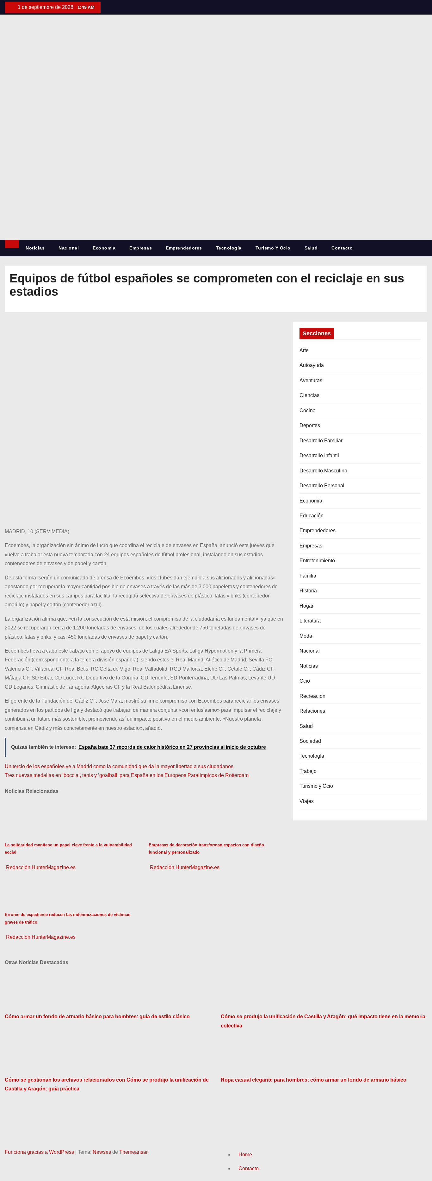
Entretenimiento (317, 560)
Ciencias (309, 395)
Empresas (140, 247)
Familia (307, 575)
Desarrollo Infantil (319, 455)
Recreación (312, 696)
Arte (304, 350)
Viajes (306, 801)
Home (245, 1154)
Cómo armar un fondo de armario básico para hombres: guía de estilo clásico (97, 1016)
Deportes (309, 425)
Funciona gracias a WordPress (40, 1152)
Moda (305, 636)
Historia (308, 590)
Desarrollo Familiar (321, 440)
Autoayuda (311, 365)
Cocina (307, 410)
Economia (104, 247)
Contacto (342, 247)
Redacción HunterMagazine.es (40, 867)
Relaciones (312, 711)
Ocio (304, 681)
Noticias (35, 247)
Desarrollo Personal (321, 485)
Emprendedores (184, 247)
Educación (311, 515)
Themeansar (133, 1152)
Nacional (69, 247)
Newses (102, 1152)
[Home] (12, 244)
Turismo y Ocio (273, 247)
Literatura (310, 620)
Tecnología (229, 247)
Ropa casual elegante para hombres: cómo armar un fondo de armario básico (313, 1080)
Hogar (306, 606)
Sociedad (310, 741)
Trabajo (308, 771)
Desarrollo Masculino (323, 470)
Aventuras (310, 380)
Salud (311, 247)
